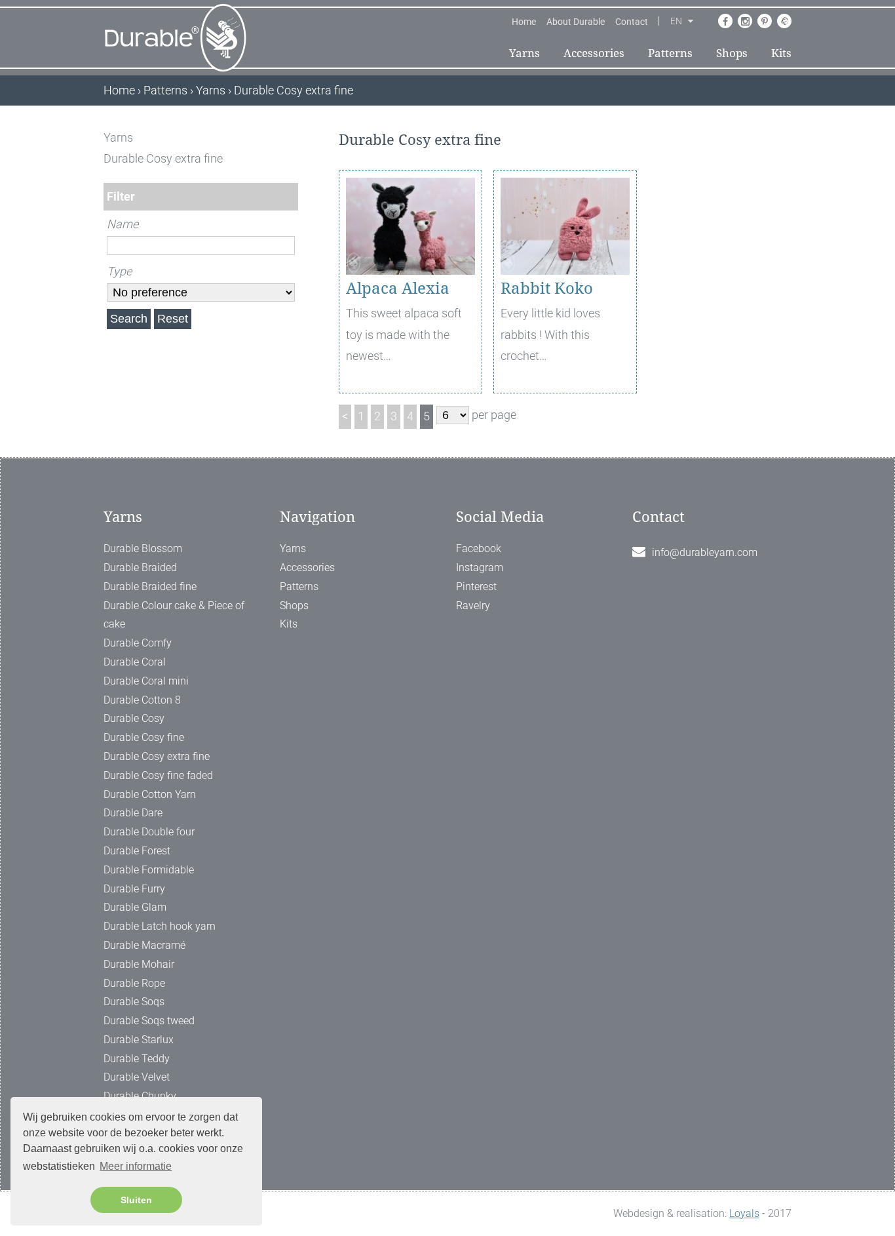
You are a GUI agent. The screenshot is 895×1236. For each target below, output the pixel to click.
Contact (631, 21)
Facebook (478, 548)
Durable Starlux (139, 1039)
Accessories (593, 53)
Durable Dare (133, 813)
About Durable (575, 21)
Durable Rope (134, 983)
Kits (781, 53)
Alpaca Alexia (397, 288)
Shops (732, 53)
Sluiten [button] (136, 1200)
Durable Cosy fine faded (158, 775)
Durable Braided (140, 567)
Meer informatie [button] (136, 1166)
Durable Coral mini (146, 681)
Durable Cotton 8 (142, 700)
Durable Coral (135, 662)
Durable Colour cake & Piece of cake (174, 615)
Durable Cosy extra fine (157, 756)
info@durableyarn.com (704, 552)
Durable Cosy (134, 718)
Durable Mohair (139, 964)
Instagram (479, 567)
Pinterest (476, 586)
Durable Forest (137, 851)
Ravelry (473, 605)
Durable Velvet (137, 1077)
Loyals (744, 1213)
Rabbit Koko (547, 288)
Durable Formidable (149, 870)
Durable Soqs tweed (149, 1020)
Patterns (670, 53)
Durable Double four (149, 832)
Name (122, 224)
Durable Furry (134, 889)
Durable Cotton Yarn (150, 794)
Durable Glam (135, 907)
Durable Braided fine (150, 586)
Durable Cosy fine (144, 737)
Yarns (524, 53)
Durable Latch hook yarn (160, 926)
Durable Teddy (137, 1058)
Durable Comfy (138, 643)
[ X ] (289, 137)
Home (524, 21)
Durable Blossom (143, 548)
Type (119, 271)
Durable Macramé (144, 945)
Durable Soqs (134, 1001)
